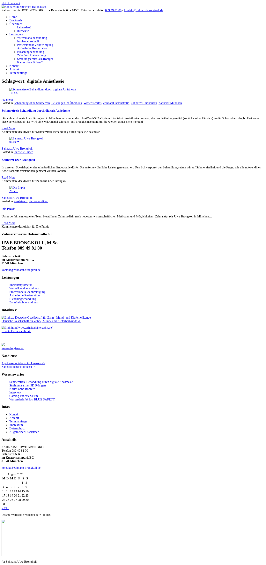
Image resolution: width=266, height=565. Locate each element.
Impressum (16, 425)
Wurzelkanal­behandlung (32, 37)
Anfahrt (14, 69)
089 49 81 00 (113, 10)
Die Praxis (15, 20)
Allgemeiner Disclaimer (24, 432)
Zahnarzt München (170, 103)
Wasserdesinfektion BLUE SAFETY (32, 399)
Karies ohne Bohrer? (30, 62)
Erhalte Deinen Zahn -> (16, 331)
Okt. (13, 93)
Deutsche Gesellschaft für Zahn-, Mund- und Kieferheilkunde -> (41, 321)
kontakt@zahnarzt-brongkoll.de (143, 10)
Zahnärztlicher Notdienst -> (18, 366)
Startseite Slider (23, 152)
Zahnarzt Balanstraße (116, 103)
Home (13, 16)
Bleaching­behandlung (30, 51)
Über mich (15, 23)
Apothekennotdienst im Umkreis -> (23, 363)
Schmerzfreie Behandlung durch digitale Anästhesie (36, 110)
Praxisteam (20, 201)
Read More (8, 128)
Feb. (13, 191)
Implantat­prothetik (28, 41)
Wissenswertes (92, 103)
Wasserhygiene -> (13, 348)
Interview (23, 30)
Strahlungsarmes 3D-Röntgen (35, 58)
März (14, 142)
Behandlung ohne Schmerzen (32, 103)
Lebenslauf (24, 27)
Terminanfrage (18, 72)
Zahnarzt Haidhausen (144, 103)
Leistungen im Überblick (66, 103)
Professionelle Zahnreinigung (35, 44)
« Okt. (5, 508)
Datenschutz (17, 428)
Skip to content (11, 3)
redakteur (7, 99)
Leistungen (16, 34)
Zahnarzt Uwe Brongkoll (17, 148)
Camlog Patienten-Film (23, 396)
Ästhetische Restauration (32, 48)
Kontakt (14, 65)
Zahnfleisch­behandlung (31, 55)
